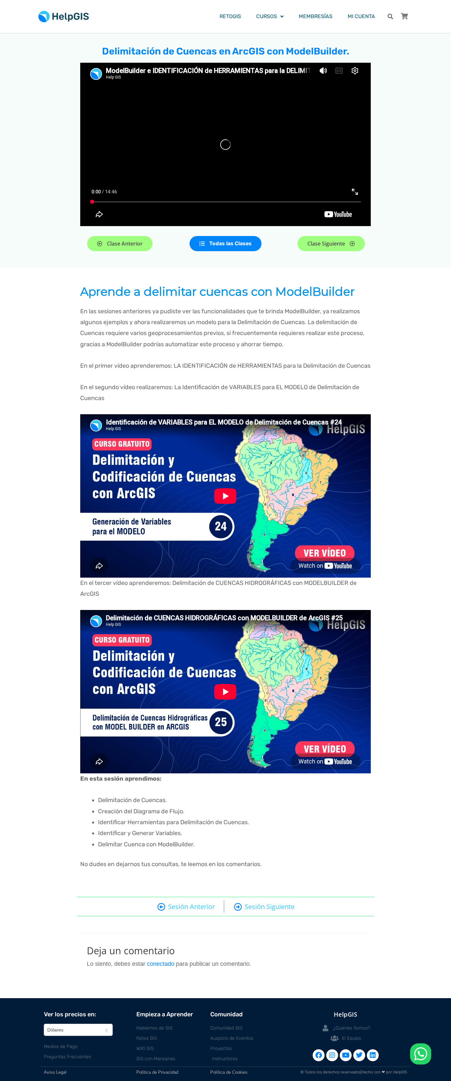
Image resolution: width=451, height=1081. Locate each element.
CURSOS (266, 16)
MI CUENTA (361, 16)
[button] (390, 16)
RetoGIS (230, 16)
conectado (160, 964)
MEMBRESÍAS (315, 16)
